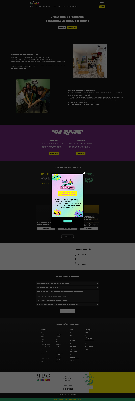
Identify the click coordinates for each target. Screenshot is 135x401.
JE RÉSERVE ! (67, 221)
